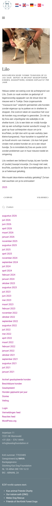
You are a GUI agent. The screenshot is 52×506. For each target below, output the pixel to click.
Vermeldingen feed (11, 412)
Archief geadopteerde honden (24, 78)
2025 (4, 187)
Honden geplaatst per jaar (14, 392)
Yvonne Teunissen (31, 75)
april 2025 (7, 253)
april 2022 (7, 338)
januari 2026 (8, 237)
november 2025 (9, 241)
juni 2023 (6, 296)
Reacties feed (8, 416)
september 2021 (10, 359)
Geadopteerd (18, 80)
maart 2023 (7, 304)
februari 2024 (8, 274)
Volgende (42, 197)
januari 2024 (8, 279)
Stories (5, 396)
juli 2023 (6, 291)
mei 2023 (6, 300)
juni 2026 (6, 224)
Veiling (5, 400)
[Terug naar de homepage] (7, 5)
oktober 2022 (8, 317)
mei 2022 (6, 334)
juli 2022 (6, 329)
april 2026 (7, 228)
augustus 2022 (9, 325)
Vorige (8, 197)
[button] (3, 18)
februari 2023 (8, 308)
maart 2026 (7, 232)
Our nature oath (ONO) (17, 494)
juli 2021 (6, 367)
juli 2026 (6, 220)
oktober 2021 (8, 355)
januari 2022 (8, 350)
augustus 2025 (9, 245)
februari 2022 (8, 346)
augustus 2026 (9, 215)
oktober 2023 (8, 283)
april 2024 (7, 270)
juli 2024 (6, 266)
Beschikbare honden (12, 383)
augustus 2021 (9, 363)
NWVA (21, 458)
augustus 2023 (9, 287)
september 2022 (10, 321)
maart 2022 (7, 342)
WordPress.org (9, 421)
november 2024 (9, 258)
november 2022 (9, 313)
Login (5, 408)
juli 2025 (6, 249)
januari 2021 (8, 372)
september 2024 (10, 262)
